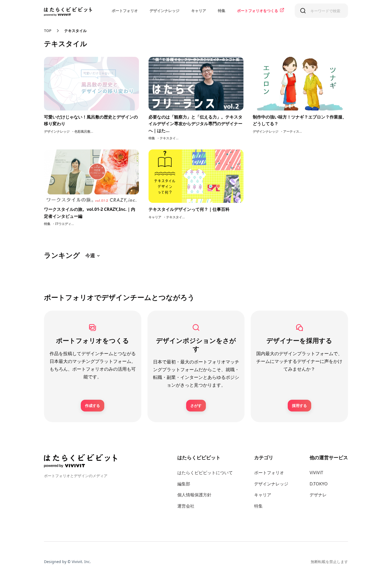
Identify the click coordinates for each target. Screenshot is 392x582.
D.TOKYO (319, 484)
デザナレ (318, 495)
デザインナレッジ (164, 10)
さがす (196, 405)
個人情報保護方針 (194, 495)
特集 (221, 10)
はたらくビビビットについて (205, 473)
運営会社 (185, 506)
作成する (92, 405)
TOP (47, 30)
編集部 (183, 484)
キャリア (198, 10)
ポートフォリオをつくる (257, 10)
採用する (299, 405)
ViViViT (316, 473)
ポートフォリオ (125, 10)
